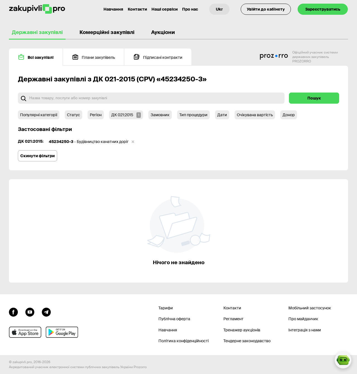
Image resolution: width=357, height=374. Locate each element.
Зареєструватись (322, 9)
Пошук (314, 98)
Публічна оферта (174, 318)
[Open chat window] (343, 360)
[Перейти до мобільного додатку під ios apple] (25, 332)
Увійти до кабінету (266, 9)
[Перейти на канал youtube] (29, 311)
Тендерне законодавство (247, 340)
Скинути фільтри (37, 155)
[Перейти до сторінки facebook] (13, 311)
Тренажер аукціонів (241, 329)
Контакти (137, 9)
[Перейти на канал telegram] (46, 311)
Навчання (113, 9)
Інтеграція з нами (304, 329)
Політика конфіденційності (183, 340)
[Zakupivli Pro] (37, 9)
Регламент (233, 318)
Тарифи (165, 307)
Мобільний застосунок (309, 307)
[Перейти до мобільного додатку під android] (62, 332)
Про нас (190, 9)
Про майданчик (303, 318)
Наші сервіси (164, 9)
